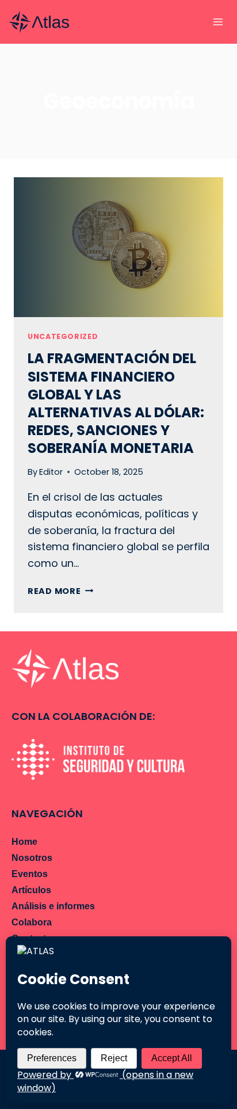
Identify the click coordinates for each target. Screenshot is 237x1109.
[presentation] (118, 247)
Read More (60, 591)
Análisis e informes (53, 906)
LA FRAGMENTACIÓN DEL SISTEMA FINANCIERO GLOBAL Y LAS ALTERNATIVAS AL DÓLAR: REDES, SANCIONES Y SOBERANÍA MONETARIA (116, 403)
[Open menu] (217, 22)
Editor (51, 472)
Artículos (31, 890)
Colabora (32, 922)
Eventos (30, 874)
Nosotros (32, 858)
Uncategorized (63, 336)
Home (24, 842)
